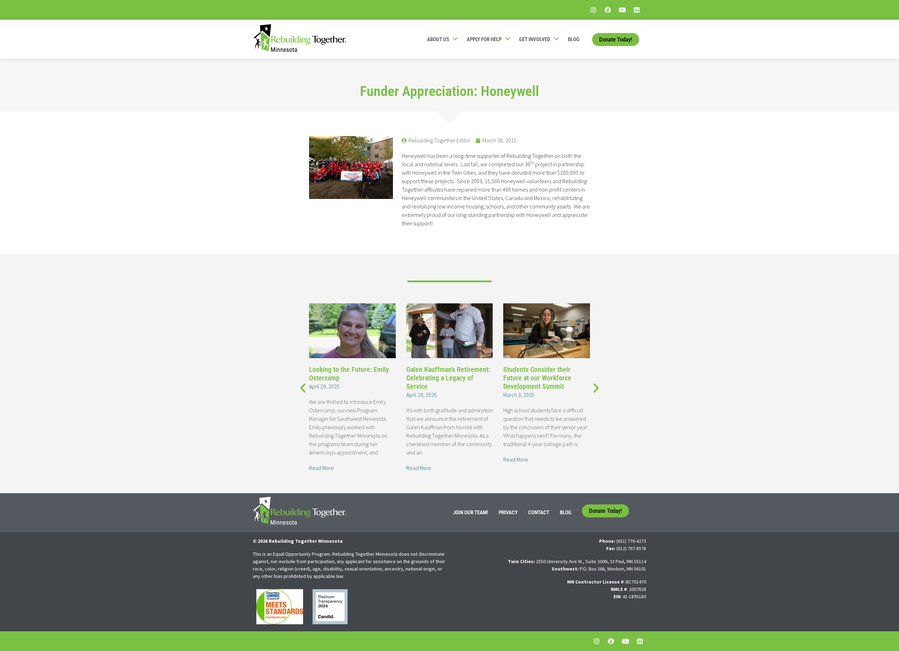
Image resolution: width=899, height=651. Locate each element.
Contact (538, 512)
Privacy (508, 512)
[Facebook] (608, 10)
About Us (438, 39)
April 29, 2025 (324, 386)
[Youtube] (622, 10)
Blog (573, 39)
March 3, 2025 (518, 394)
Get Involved (534, 39)
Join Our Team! (470, 512)
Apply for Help (484, 39)
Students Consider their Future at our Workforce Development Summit (537, 378)
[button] (303, 387)
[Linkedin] (636, 10)
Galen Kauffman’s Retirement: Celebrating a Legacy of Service (448, 378)
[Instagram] (593, 10)
